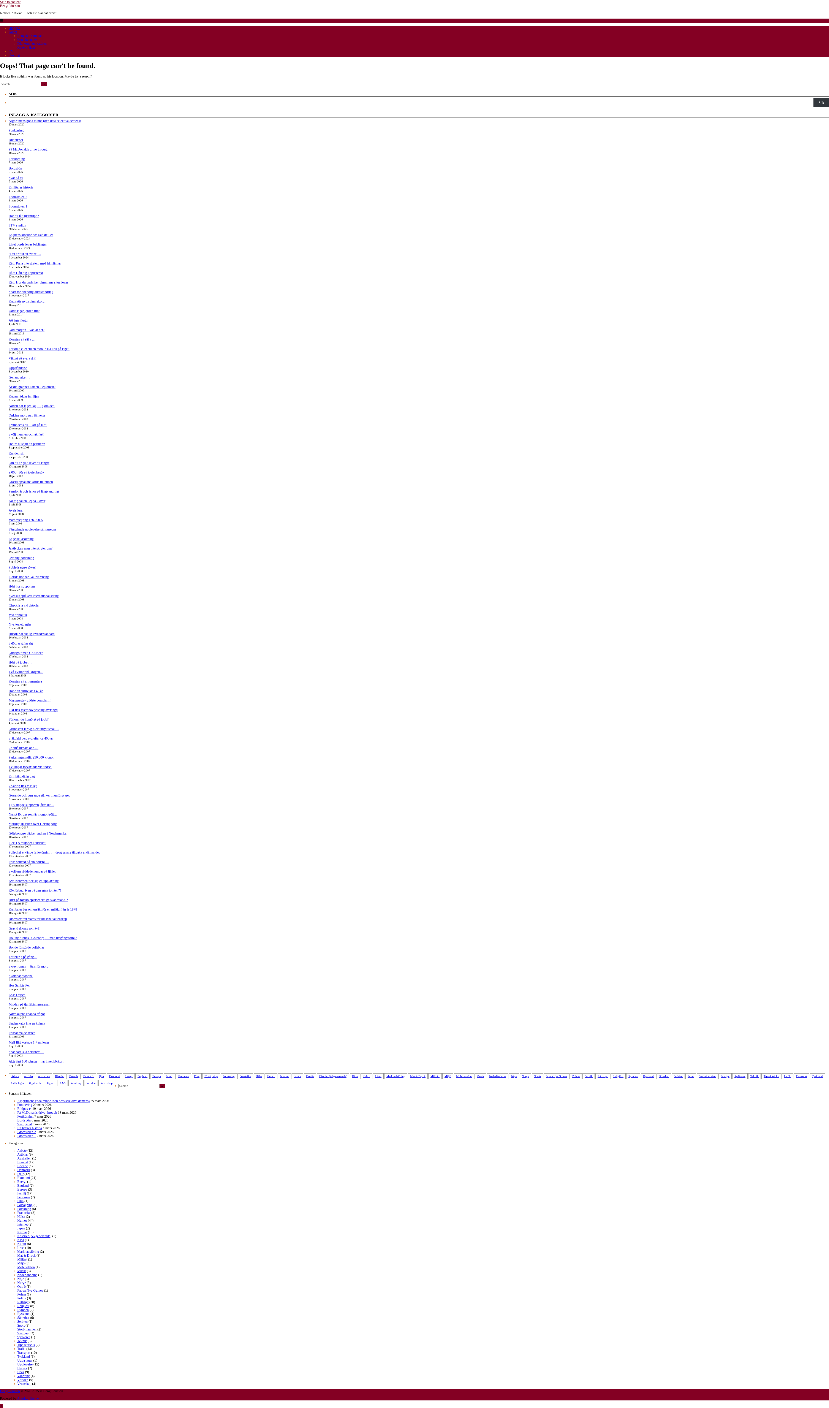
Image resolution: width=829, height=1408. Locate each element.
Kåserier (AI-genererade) (333, 1076)
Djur (101, 1076)
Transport (801, 1076)
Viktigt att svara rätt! (22, 358)
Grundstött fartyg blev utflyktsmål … (34, 729)
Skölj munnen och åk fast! (26, 434)
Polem (576, 1076)
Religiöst (618, 1076)
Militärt (435, 1076)
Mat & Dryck (418, 1076)
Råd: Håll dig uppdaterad (26, 273)
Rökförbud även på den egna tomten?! (35, 890)
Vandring (76, 1083)
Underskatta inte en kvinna (27, 1023)
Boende (73, 1076)
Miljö (448, 1076)
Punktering (16, 130)
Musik (480, 1076)
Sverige (725, 1076)
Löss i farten (17, 995)
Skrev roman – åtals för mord (28, 966)
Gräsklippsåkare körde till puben (31, 482)
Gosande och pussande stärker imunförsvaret (39, 795)
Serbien (678, 1076)
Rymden (633, 1076)
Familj (169, 1076)
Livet (378, 1076)
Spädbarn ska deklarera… (26, 1052)
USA (63, 1083)
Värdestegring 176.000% (26, 520)
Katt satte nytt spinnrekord (26, 301)
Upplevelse (35, 1083)
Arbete (15, 1076)
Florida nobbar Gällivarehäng (29, 577)
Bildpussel (16, 140)
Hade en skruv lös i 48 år (26, 691)
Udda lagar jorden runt (24, 311)
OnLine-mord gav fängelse (27, 415)
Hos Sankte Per (19, 985)
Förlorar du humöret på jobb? (29, 719)
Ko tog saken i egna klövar (27, 501)
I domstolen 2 (18, 197)
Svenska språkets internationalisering (34, 596)
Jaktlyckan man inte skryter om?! (31, 548)
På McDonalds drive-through (28, 149)
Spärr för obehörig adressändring (31, 292)
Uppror (51, 1083)
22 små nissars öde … (23, 748)
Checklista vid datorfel (24, 605)
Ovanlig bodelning (21, 558)
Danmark (88, 1076)
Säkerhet (664, 1076)
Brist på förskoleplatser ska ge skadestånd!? (38, 900)
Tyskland (817, 1076)
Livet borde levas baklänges (28, 244)
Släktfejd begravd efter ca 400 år (31, 738)
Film (196, 1076)
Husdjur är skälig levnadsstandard (32, 634)
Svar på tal (16, 178)
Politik (589, 1076)
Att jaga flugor (18, 320)
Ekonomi (114, 1076)
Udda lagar (17, 1083)
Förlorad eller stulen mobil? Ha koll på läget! (39, 349)
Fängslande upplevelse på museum (32, 529)
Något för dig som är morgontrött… (33, 814)
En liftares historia (21, 187)
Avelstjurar (16, 510)
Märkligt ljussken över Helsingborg (33, 824)
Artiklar (28, 1076)
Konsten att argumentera (25, 681)
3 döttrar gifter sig (21, 643)
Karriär (310, 1076)
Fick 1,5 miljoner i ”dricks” (27, 843)
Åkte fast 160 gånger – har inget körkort (36, 1061)
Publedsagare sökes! (22, 567)
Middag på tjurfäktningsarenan (29, 1004)
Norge (525, 1076)
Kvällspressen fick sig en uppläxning (34, 881)
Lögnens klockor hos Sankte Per (31, 235)
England (142, 1076)
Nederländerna (497, 1076)
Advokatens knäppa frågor (27, 1014)
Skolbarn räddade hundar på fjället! (33, 871)
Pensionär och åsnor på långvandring (34, 491)
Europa (156, 1076)
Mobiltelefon (464, 1076)
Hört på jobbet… (20, 662)
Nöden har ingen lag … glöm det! (32, 406)
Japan (297, 1076)
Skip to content (10, 2)
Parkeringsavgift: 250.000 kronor (31, 757)
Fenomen (183, 1076)
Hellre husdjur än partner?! (27, 444)
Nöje (514, 1076)
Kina (355, 1076)
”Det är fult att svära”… (25, 254)
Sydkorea (739, 1076)
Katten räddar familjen (24, 396)
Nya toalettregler (20, 624)
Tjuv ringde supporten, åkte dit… (31, 805)
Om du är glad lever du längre (29, 463)
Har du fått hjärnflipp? (24, 216)
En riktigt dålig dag (22, 776)
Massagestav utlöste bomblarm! (30, 700)
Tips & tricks (771, 1076)
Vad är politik (18, 615)
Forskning (229, 1076)
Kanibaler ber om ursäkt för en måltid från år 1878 (43, 909)
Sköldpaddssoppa (21, 976)
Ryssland (648, 1076)
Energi (129, 1076)
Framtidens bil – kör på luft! (28, 425)
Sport (691, 1076)
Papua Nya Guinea (556, 1076)
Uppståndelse (18, 368)
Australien (44, 1076)
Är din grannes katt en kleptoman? (32, 387)
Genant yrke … (19, 377)
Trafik (787, 1076)
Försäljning (211, 1076)
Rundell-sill (16, 453)
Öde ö (537, 1076)
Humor (271, 1076)
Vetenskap (107, 1083)
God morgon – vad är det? (26, 330)
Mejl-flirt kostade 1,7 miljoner (29, 1042)
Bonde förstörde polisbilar (26, 947)
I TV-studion (17, 225)
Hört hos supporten (22, 586)
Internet (284, 1076)
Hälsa (259, 1076)
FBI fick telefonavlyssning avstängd (33, 710)
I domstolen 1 (18, 206)
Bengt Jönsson (10, 6)
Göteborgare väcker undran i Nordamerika (37, 833)
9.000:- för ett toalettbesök (26, 472)
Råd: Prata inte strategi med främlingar (35, 263)
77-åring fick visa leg (23, 786)
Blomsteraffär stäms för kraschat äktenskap (38, 919)
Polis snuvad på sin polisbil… (29, 862)
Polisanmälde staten (22, 1033)
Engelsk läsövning (21, 539)
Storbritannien (707, 1076)
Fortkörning (17, 159)
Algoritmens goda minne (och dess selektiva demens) (45, 121)
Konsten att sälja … (22, 339)
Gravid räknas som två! (24, 928)
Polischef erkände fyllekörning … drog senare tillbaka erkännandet (54, 852)
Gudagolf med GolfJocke (26, 653)
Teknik (754, 1076)
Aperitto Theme (28, 1398)
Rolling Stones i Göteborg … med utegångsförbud (43, 938)
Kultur (366, 1076)
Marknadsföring (395, 1076)
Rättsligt (603, 1076)
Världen (91, 1083)
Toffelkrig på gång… (23, 957)
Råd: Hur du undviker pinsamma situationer (38, 282)
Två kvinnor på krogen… (26, 672)
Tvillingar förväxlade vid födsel (30, 767)
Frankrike (245, 1076)
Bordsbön (15, 168)
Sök (821, 103)
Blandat (59, 1076)
